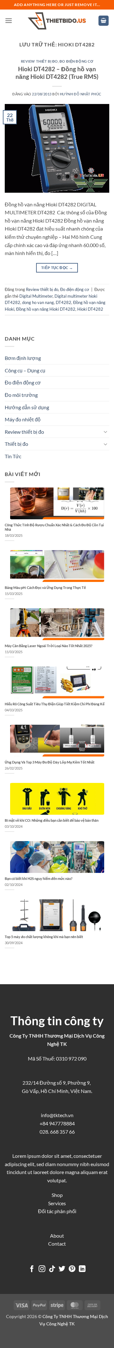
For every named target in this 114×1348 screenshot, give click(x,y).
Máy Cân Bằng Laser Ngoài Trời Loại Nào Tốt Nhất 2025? (48, 646)
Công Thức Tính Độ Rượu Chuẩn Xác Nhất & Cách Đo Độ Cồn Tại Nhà (54, 527)
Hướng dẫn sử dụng (27, 407)
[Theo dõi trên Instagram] (42, 1269)
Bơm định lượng (23, 358)
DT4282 (63, 302)
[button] (8, 20)
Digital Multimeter (36, 296)
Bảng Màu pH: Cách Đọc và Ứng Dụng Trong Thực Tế (45, 587)
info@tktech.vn (57, 1115)
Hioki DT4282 (90, 309)
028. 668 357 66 (57, 1132)
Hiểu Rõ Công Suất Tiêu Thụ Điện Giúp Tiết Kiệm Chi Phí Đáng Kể (54, 704)
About (57, 1236)
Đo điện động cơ (76, 61)
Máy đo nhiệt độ (23, 419)
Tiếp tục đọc (57, 267)
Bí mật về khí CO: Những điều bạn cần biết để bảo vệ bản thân (51, 820)
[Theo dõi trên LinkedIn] (82, 1269)
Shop (57, 1195)
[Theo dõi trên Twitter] (62, 1269)
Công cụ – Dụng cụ (25, 370)
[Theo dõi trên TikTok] (52, 1269)
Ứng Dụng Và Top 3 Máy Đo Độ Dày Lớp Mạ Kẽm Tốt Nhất (49, 762)
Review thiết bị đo (39, 61)
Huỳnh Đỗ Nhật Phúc (81, 94)
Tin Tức (13, 456)
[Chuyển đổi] (105, 431)
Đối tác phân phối (57, 1211)
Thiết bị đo (16, 444)
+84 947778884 (57, 1123)
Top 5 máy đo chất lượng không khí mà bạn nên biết (44, 937)
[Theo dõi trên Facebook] (31, 1269)
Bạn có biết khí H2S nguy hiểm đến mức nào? (39, 878)
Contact (57, 1244)
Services (57, 1203)
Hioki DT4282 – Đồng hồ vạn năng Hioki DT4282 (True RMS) (57, 72)
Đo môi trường (21, 395)
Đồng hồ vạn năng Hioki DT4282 (45, 309)
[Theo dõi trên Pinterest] (72, 1269)
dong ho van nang (38, 302)
